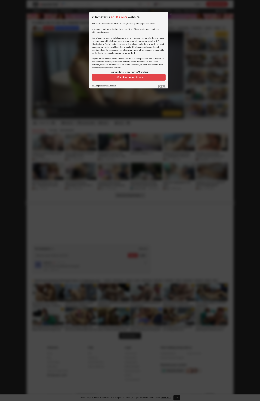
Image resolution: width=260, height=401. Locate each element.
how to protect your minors (104, 86)
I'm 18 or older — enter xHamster (128, 77)
